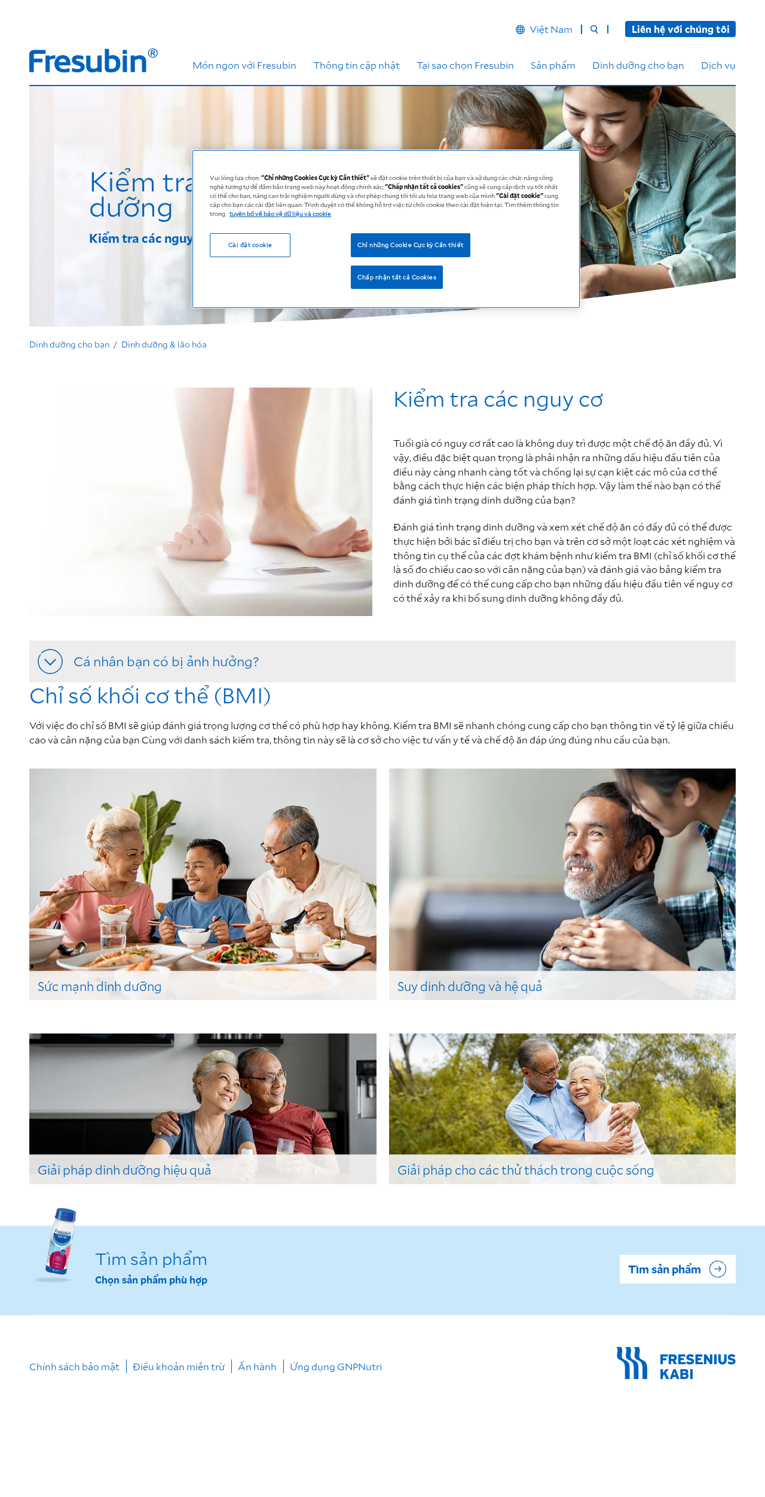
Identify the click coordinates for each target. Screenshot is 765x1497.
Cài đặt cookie (250, 244)
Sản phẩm (553, 65)
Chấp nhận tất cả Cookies (396, 277)
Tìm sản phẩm (664, 1269)
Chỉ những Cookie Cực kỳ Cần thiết (410, 244)
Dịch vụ (718, 65)
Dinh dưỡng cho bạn (638, 65)
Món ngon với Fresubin (244, 65)
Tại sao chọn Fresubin (465, 65)
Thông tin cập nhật (356, 65)
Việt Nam (551, 29)
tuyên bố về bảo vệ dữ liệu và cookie (280, 213)
